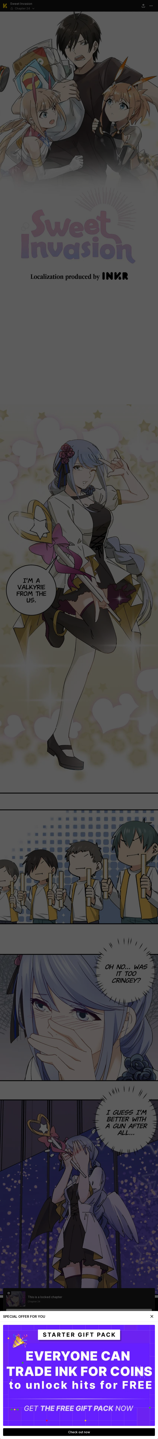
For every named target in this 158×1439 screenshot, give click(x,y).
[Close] (152, 1316)
